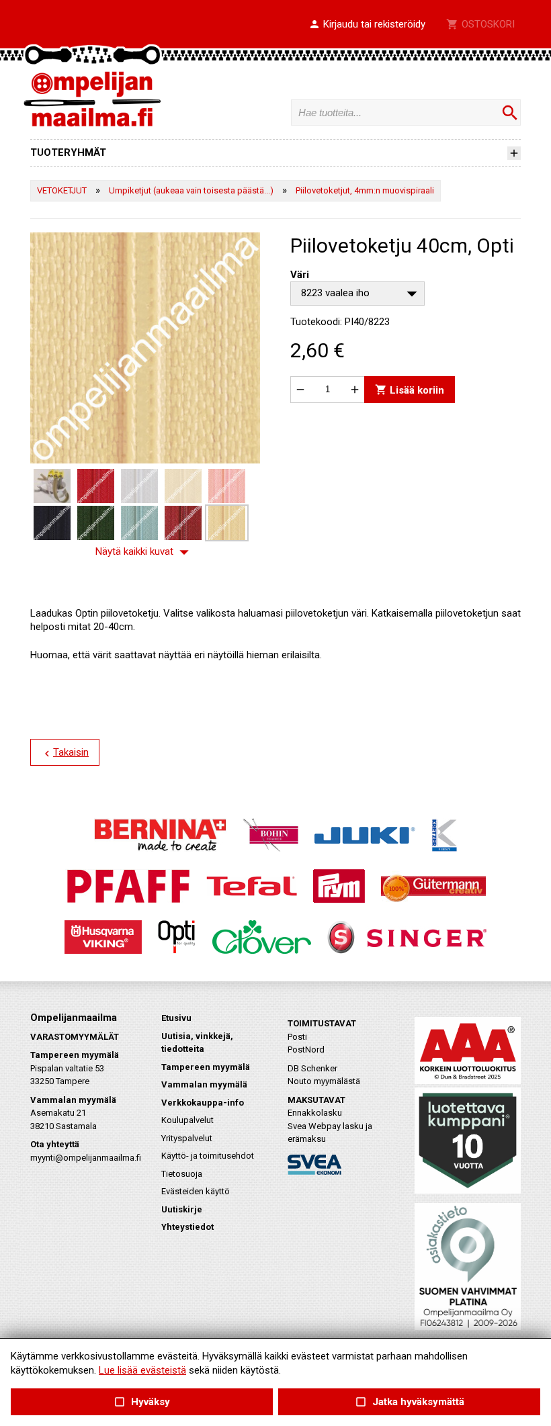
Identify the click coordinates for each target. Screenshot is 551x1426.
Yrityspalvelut (186, 1138)
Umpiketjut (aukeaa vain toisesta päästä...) (191, 190)
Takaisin (65, 753)
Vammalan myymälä (204, 1084)
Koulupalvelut (187, 1120)
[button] (366, 24)
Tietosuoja (181, 1174)
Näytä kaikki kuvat (145, 552)
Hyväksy (142, 1402)
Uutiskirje (181, 1209)
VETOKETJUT (62, 190)
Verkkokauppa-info (202, 1103)
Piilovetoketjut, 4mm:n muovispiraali (365, 190)
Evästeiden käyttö (195, 1191)
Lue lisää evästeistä (142, 1370)
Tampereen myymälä (205, 1067)
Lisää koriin (409, 389)
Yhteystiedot (187, 1227)
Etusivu (176, 1018)
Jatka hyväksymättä (409, 1402)
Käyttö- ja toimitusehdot (207, 1156)
